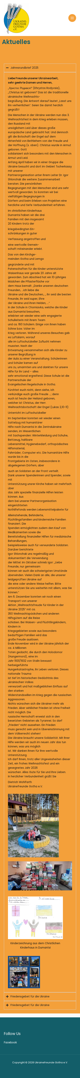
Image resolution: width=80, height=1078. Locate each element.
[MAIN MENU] (72, 18)
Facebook (10, 1042)
